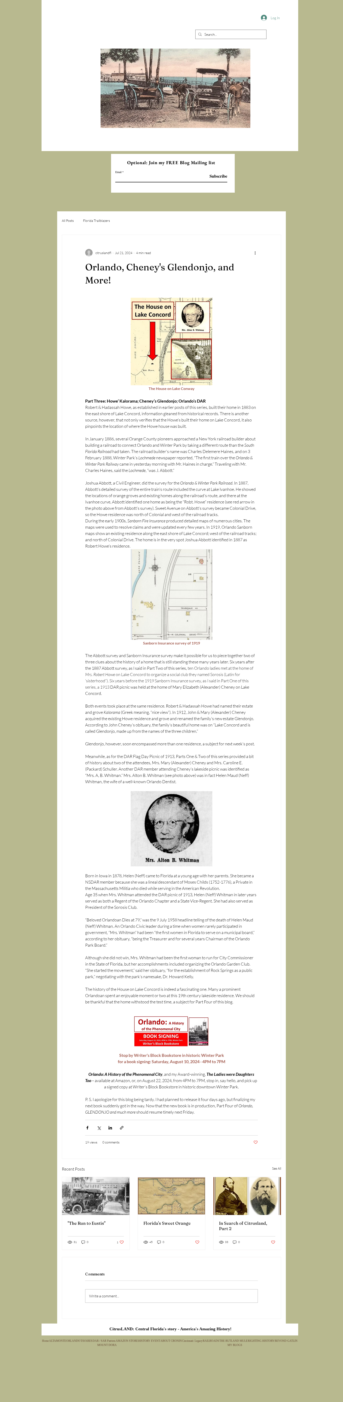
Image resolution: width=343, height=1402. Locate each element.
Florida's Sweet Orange (167, 1223)
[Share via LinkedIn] (110, 1128)
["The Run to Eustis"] (96, 1196)
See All (276, 1168)
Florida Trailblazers (96, 221)
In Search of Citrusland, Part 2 (243, 1226)
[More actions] (255, 252)
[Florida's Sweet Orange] (171, 1196)
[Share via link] (121, 1128)
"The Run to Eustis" (86, 1223)
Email (118, 171)
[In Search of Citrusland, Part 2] (247, 1196)
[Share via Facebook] (87, 1128)
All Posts (68, 221)
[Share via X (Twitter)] (99, 1128)
